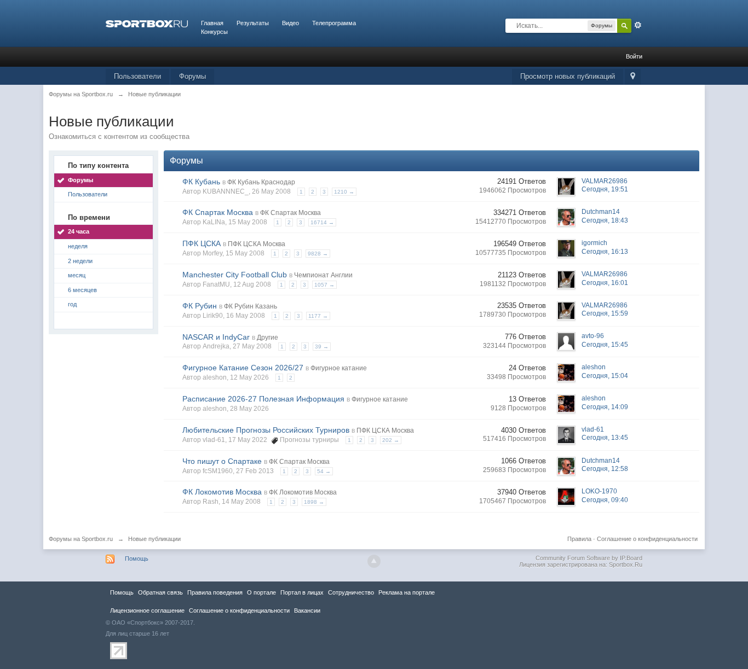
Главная (212, 23)
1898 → (314, 502)
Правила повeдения (215, 592)
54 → (324, 471)
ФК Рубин (199, 305)
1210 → (344, 192)
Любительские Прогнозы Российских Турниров (265, 430)
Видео (290, 23)
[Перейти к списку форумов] (147, 23)
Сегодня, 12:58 (605, 469)
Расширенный (638, 25)
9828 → (318, 254)
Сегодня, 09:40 (605, 500)
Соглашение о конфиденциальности (647, 539)
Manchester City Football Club (234, 274)
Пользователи (137, 76)
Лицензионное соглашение (147, 610)
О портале (261, 592)
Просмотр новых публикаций (567, 76)
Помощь (136, 558)
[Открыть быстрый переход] (633, 77)
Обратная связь (160, 592)
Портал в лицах (302, 592)
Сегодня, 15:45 (605, 344)
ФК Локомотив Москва (222, 491)
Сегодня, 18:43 (605, 220)
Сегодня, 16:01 (605, 283)
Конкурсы (214, 31)
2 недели (80, 261)
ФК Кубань (201, 181)
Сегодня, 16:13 (605, 251)
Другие (267, 337)
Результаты (253, 23)
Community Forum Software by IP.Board (589, 558)
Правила (579, 539)
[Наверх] (374, 561)
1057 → (324, 285)
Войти (634, 56)
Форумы (192, 76)
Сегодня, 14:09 (605, 407)
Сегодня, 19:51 (605, 189)
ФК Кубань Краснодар (261, 182)
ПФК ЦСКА (201, 243)
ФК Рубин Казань (250, 306)
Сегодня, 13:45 (605, 437)
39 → (322, 347)
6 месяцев (82, 290)
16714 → (322, 222)
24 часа (78, 231)
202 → (390, 440)
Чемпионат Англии (323, 275)
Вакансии (307, 610)
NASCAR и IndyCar (216, 337)
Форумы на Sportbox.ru (81, 539)
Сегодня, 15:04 (605, 376)
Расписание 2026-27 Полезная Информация (263, 398)
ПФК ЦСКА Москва (256, 244)
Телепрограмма (334, 23)
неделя (78, 246)
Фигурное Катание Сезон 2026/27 (242, 367)
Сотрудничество (351, 592)
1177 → (318, 316)
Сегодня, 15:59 (605, 313)
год (72, 304)
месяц (76, 275)
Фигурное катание (338, 368)
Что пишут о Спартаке (222, 461)
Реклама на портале (406, 592)
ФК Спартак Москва (217, 212)
